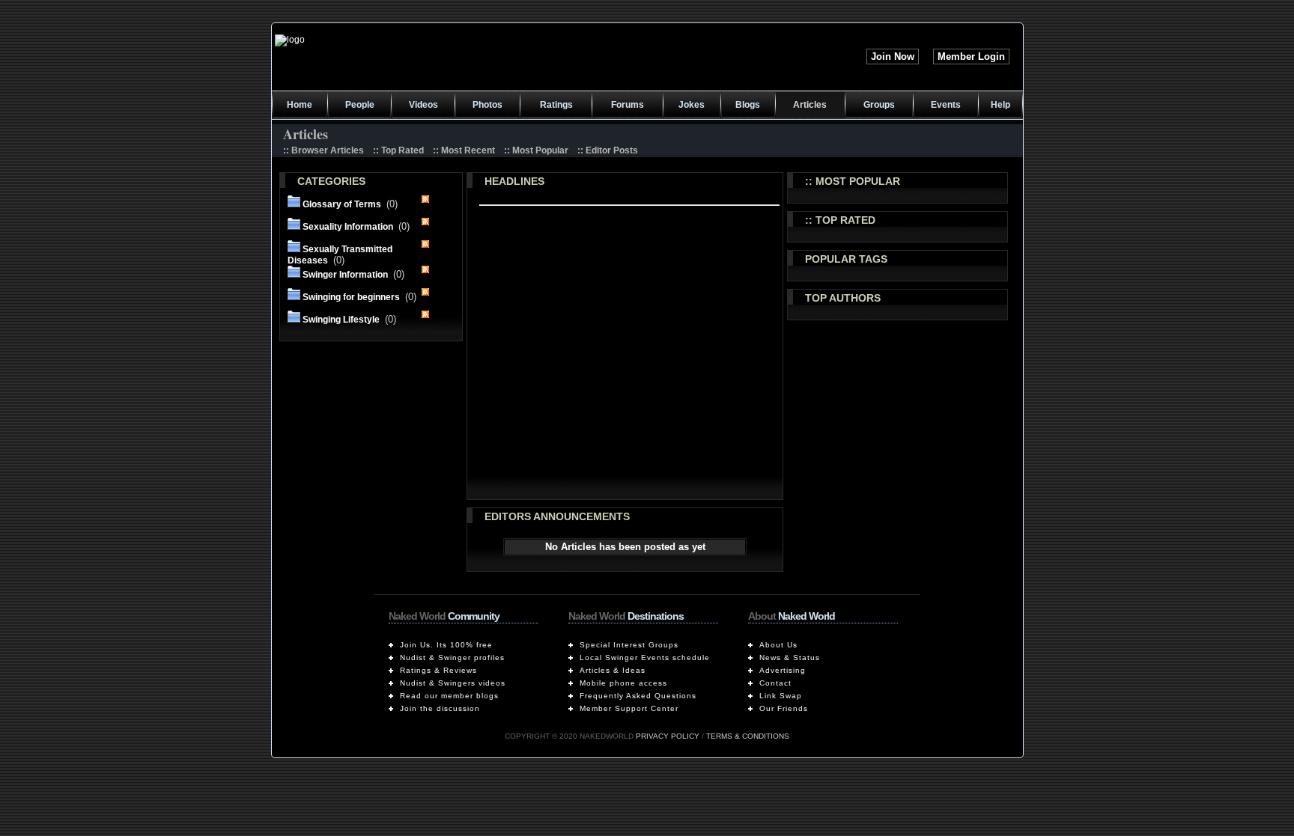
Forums (627, 105)
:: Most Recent (464, 150)
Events (946, 105)
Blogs (747, 105)
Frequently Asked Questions (638, 696)
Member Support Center (629, 708)
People (359, 105)
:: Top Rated (398, 150)
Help (1000, 105)
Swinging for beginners (351, 297)
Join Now (892, 56)
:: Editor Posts (607, 150)
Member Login (971, 56)
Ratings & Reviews (438, 670)
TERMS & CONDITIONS (747, 736)
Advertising (782, 670)
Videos (423, 105)
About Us (778, 645)
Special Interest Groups (629, 645)
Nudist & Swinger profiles (452, 657)
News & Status (789, 657)
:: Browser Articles (323, 150)
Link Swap (780, 696)
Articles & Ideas (613, 670)
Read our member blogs (449, 696)
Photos (487, 105)
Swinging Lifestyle (341, 319)
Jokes (691, 105)
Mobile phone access (623, 683)
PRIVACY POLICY (667, 736)
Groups (879, 105)
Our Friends (783, 708)
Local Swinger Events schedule (645, 657)
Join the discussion (440, 708)
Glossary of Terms (342, 204)
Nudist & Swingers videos (452, 683)
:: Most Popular (536, 150)
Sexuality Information (348, 227)
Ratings (556, 105)
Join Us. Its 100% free (446, 645)
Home (299, 105)
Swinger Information (345, 274)
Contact (775, 683)
